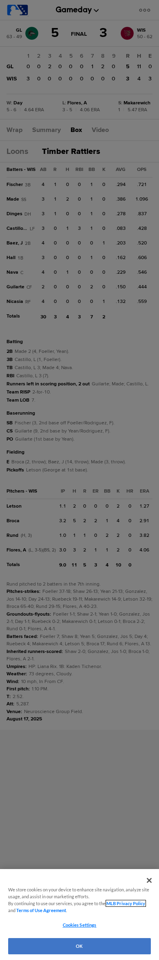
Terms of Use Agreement (41, 910)
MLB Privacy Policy (125, 903)
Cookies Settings (80, 925)
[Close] (149, 880)
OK (79, 946)
